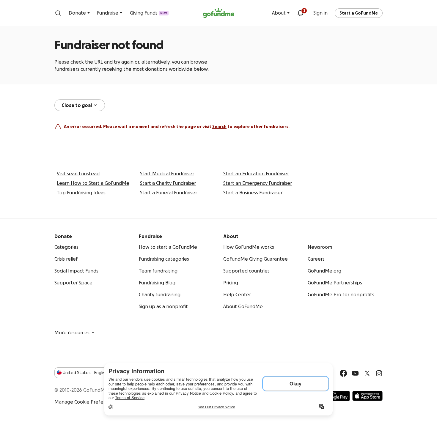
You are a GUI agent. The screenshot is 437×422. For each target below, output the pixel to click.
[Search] (58, 13)
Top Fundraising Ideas (81, 192)
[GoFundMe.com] (218, 13)
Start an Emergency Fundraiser (257, 183)
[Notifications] (300, 13)
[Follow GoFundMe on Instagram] (379, 373)
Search (219, 126)
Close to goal (77, 105)
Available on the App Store (367, 396)
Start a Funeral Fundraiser (168, 192)
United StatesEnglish (85, 372)
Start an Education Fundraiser (256, 173)
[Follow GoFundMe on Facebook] (343, 373)
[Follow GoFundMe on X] (367, 373)
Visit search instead (78, 173)
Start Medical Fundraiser (167, 173)
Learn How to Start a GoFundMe (93, 183)
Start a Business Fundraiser (252, 192)
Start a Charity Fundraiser (168, 183)
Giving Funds (148, 12)
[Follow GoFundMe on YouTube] (355, 373)
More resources (71, 332)
